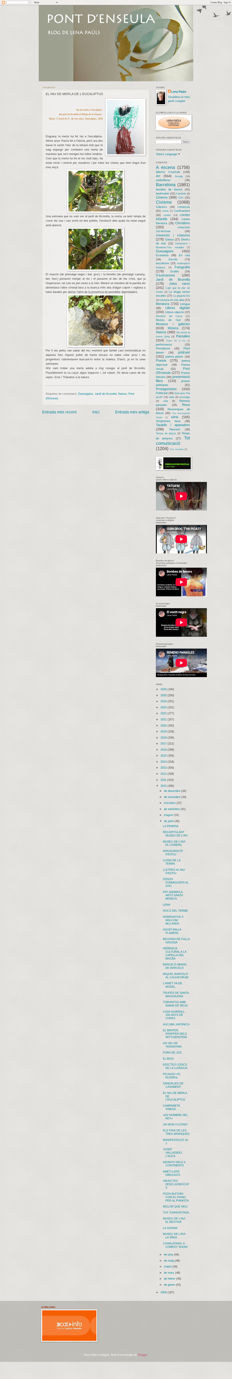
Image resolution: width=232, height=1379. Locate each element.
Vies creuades (177, 449)
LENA (166, 904)
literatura (162, 304)
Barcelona (165, 184)
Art (158, 176)
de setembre (172, 809)
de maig (169, 1260)
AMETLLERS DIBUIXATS (171, 1173)
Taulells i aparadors (173, 425)
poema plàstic (174, 356)
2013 (163, 767)
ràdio (171, 397)
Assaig (179, 176)
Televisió (174, 429)
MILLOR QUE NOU (175, 1206)
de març (169, 1272)
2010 (163, 785)
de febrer (170, 1278)
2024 (163, 701)
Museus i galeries (173, 324)
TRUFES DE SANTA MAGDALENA (176, 994)
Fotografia (182, 267)
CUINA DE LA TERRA (171, 862)
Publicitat (162, 393)
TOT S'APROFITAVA (176, 1212)
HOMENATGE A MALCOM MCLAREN (173, 920)
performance (164, 344)
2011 (163, 779)
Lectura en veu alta (172, 300)
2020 (163, 725)
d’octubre (170, 803)
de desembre (172, 791)
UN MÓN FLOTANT (175, 1124)
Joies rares (179, 283)
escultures (162, 263)
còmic (165, 211)
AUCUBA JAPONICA (176, 1024)
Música (173, 328)
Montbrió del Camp (169, 316)
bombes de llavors (169, 189)
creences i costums (173, 235)
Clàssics (161, 207)
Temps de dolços (166, 433)
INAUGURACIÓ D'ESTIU (173, 852)
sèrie (174, 417)
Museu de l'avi (168, 320)
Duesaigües (85, 393)
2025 (163, 695)
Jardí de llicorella (106, 393)
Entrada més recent (59, 412)
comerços (183, 207)
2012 (163, 773)
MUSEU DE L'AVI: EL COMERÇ (174, 843)
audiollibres (163, 180)
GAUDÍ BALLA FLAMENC (172, 931)
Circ (181, 197)
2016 (163, 749)
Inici (95, 412)
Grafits (174, 271)
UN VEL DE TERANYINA (172, 1045)
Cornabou (182, 223)
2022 (163, 713)
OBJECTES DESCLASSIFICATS (176, 1184)
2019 (163, 731)
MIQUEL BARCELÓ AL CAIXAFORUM (175, 975)
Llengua (185, 304)
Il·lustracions (165, 275)
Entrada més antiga (132, 412)
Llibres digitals (177, 308)
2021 (163, 719)
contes (167, 215)
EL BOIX (168, 1058)
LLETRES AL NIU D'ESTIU (174, 871)
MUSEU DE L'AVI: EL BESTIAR (174, 1220)
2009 (163, 1292)
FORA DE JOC (172, 1052)
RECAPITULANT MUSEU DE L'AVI (175, 834)
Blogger (142, 1354)
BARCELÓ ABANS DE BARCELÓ (174, 966)
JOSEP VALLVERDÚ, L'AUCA (173, 1153)
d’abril (168, 1266)
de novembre (172, 797)
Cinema (161, 197)
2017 (163, 743)
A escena (165, 167)
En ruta (184, 255)
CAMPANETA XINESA (171, 1107)
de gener (170, 1284)
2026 (163, 689)
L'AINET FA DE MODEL (172, 985)
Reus (186, 405)
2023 (163, 707)
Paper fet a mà (175, 340)
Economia (162, 255)
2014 (163, 761)
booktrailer (162, 193)
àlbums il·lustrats (168, 172)
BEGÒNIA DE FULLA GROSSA (176, 940)
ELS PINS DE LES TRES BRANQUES (176, 1132)
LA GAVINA (170, 1228)
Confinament (182, 210)
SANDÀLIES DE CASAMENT (173, 1085)
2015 (163, 755)
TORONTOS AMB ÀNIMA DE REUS (175, 1004)
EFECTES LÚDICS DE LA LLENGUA (175, 1066)
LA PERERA (171, 826)
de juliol (169, 821)
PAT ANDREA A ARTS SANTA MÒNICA (173, 895)
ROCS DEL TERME (175, 910)
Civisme (164, 202)
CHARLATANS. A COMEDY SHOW (175, 1245)
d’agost (169, 815)
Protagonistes (166, 389)
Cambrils (181, 193)
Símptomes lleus (168, 421)
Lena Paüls (178, 91)
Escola (173, 259)
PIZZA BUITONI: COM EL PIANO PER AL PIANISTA (176, 1197)
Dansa (169, 239)
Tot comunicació (173, 440)
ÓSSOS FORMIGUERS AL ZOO (176, 883)
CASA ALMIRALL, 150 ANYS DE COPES (174, 1015)
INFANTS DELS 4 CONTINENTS (174, 1164)
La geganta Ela (181, 295)
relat (165, 401)
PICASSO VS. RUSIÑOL (172, 1076)
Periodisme (163, 348)
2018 (163, 737)
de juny (169, 1254)
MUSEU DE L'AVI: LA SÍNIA (174, 1235)
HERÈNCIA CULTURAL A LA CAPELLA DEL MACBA (174, 953)
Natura (122, 393)
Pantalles (183, 336)
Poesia (161, 360)
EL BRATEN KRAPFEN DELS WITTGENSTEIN (175, 1034)
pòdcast (184, 352)
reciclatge (184, 397)
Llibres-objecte (174, 312)
